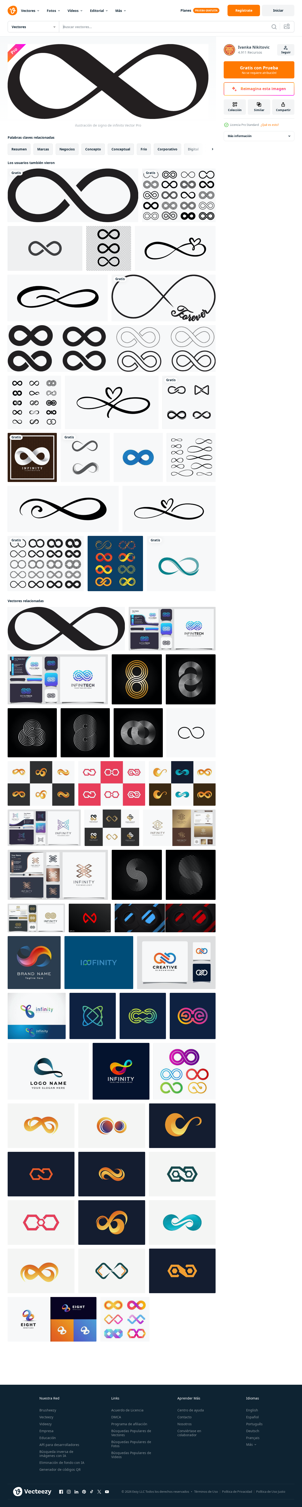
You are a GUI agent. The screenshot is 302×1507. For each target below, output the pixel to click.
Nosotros (184, 1424)
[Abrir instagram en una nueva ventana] (69, 1491)
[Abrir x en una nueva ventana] (99, 1491)
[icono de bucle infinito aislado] (108, 248)
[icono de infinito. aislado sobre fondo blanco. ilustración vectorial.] (45, 248)
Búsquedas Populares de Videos (131, 1455)
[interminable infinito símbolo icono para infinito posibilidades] (191, 732)
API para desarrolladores (59, 1444)
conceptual (120, 149)
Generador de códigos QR (60, 1469)
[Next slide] (208, 149)
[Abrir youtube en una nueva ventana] (107, 1491)
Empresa (46, 1431)
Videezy (45, 1424)
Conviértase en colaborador (189, 1433)
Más (118, 10)
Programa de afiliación (129, 1424)
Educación (47, 1437)
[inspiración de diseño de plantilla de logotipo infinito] (176, 962)
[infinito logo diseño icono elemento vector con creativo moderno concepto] (92, 1016)
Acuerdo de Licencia (127, 1410)
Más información (240, 136)
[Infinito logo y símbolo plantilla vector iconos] (181, 563)
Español (252, 1417)
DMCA (116, 1417)
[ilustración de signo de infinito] (66, 628)
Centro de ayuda (190, 1410)
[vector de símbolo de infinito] (73, 195)
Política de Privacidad (237, 1491)
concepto (93, 149)
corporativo (167, 149)
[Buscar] (274, 27)
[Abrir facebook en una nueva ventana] (61, 1491)
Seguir (286, 52)
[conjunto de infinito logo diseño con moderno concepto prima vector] (41, 783)
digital (193, 149)
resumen (19, 149)
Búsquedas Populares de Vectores (131, 1433)
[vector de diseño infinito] (85, 457)
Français (253, 1437)
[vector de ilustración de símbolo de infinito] (138, 457)
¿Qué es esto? (270, 125)
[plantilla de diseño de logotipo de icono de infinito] (189, 402)
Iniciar (278, 10)
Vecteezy (46, 1417)
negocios (67, 149)
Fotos (51, 10)
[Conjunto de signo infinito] (115, 563)
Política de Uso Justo (270, 1491)
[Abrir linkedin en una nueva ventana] (76, 1491)
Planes (185, 10)
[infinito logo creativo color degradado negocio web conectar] (37, 1016)
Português (254, 1424)
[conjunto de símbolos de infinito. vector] (112, 348)
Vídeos (73, 10)
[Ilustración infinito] (32, 457)
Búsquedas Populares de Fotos (131, 1444)
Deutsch (252, 1431)
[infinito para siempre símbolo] (163, 298)
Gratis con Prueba (259, 70)
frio (144, 149)
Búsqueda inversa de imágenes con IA (56, 1453)
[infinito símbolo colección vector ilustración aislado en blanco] (46, 563)
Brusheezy (47, 1410)
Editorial (97, 10)
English (252, 1410)
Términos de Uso (206, 1491)
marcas (43, 149)
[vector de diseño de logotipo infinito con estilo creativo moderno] (44, 827)
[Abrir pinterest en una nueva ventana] (84, 1491)
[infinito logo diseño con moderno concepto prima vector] (41, 1125)
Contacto (184, 1417)
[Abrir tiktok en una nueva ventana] (92, 1491)
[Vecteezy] (12, 10)
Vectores (28, 10)
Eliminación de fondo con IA (61, 1462)
